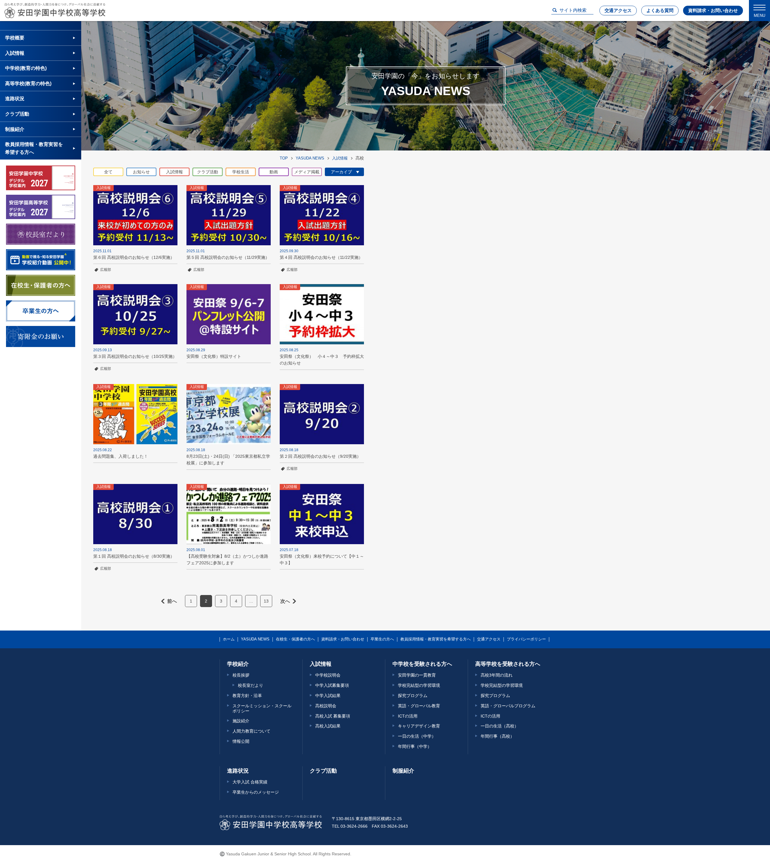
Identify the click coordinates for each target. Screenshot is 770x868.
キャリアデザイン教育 (419, 726)
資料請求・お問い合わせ (713, 10)
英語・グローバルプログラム (508, 705)
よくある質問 (659, 10)
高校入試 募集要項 (332, 716)
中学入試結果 (327, 695)
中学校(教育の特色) (26, 68)
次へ (285, 601)
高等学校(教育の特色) (28, 83)
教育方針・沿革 (247, 695)
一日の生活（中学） (417, 736)
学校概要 (14, 37)
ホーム (229, 639)
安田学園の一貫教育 (417, 675)
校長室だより (250, 685)
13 (266, 601)
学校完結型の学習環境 (419, 685)
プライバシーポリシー (526, 639)
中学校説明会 (327, 675)
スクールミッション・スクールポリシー (262, 708)
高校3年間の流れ (497, 675)
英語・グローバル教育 (419, 705)
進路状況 (14, 98)
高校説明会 (325, 705)
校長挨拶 (241, 675)
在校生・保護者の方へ (295, 639)
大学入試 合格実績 (250, 782)
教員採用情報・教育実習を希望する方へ (34, 148)
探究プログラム (412, 695)
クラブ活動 (17, 113)
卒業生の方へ (382, 639)
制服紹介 (14, 129)
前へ (172, 601)
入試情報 (340, 158)
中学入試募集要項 (332, 685)
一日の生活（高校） (500, 726)
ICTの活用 (407, 716)
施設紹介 (241, 720)
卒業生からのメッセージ (256, 792)
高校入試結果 (327, 726)
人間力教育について (251, 731)
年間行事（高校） (497, 736)
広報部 (105, 270)
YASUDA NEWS (310, 158)
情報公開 (241, 741)
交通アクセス (618, 10)
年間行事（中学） (415, 746)
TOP (284, 158)
